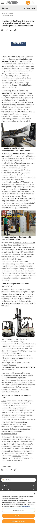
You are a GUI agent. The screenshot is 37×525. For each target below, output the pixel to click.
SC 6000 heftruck (29, 344)
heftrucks (13, 429)
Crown (3, 401)
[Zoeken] (33, 2)
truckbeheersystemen (9, 434)
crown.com (17, 456)
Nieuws (4, 8)
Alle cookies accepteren (18, 521)
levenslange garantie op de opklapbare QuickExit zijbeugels (15, 363)
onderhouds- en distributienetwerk (14, 451)
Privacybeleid (26, 506)
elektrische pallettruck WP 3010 (12, 351)
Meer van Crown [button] (7, 490)
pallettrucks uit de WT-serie (11, 355)
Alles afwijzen (18, 515)
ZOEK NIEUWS (29, 8)
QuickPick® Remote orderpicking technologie (17, 291)
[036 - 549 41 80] (28, 3)
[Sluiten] (34, 494)
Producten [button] (5, 486)
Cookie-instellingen (18, 510)
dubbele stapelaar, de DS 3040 (24, 243)
